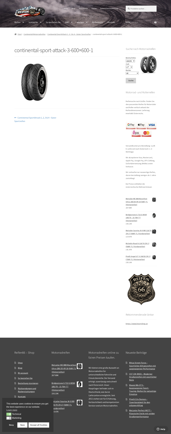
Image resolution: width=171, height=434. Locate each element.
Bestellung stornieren (28, 383)
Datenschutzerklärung (109, 8)
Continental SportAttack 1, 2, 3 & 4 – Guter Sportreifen (69, 34)
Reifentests (97, 22)
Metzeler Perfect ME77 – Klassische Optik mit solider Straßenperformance (142, 413)
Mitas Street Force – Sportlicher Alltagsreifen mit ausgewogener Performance (142, 365)
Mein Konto (83, 8)
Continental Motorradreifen (34, 34)
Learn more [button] (11, 410)
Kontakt (111, 22)
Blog (73, 8)
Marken (80, 22)
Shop (66, 8)
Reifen (17, 22)
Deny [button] (11, 425)
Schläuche (33, 22)
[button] (8, 414)
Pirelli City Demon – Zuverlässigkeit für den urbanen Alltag (139, 402)
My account (23, 373)
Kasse (94, 8)
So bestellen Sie (53, 22)
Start (20, 34)
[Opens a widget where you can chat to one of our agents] (161, 429)
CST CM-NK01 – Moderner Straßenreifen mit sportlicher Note (143, 377)
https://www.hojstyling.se (137, 323)
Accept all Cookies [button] (38, 425)
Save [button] (22, 425)
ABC (67, 22)
